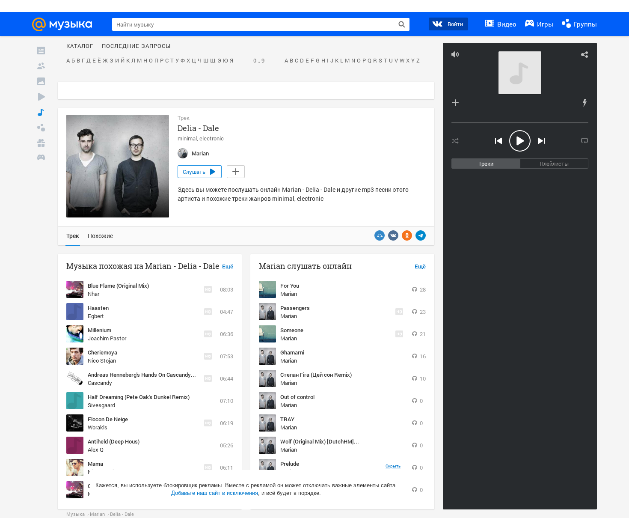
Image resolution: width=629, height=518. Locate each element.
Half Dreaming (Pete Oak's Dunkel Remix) (139, 397)
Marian (288, 294)
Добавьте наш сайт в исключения (214, 493)
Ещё (227, 266)
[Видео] (41, 96)
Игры (544, 24)
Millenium (99, 330)
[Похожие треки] (584, 103)
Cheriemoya (102, 352)
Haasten (98, 308)
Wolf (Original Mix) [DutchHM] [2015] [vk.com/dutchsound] (352, 441)
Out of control (297, 397)
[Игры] (41, 158)
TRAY (287, 419)
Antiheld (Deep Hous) (113, 441)
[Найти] (401, 24)
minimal (187, 138)
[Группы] (41, 127)
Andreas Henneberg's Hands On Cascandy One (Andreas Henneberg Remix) (180, 374)
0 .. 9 (258, 60)
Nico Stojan (102, 360)
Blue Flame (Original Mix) (118, 285)
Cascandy (100, 383)
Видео (505, 24)
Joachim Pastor (107, 338)
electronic (211, 138)
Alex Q (96, 449)
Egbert (96, 316)
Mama (95, 463)
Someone (291, 330)
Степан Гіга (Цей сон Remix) (316, 374)
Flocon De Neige (108, 419)
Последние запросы (136, 46)
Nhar (93, 294)
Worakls (97, 427)
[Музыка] (41, 112)
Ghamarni (292, 352)
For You (289, 285)
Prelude (289, 463)
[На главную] (66, 24)
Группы (584, 24)
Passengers (295, 308)
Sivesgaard (101, 405)
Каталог (79, 46)
